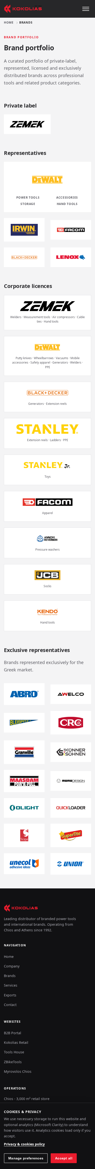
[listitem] (24, 230)
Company (11, 966)
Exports (10, 995)
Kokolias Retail (16, 1042)
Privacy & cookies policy (24, 1144)
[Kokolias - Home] (23, 8)
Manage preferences (25, 1158)
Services (10, 985)
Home (9, 23)
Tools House (14, 1052)
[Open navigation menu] (85, 8)
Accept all (63, 1158)
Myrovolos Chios (17, 1071)
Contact (10, 1004)
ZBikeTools (13, 1062)
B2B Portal (12, 1033)
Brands (10, 975)
